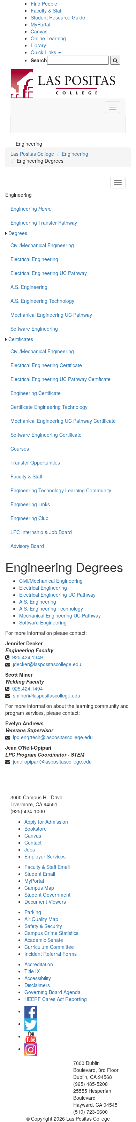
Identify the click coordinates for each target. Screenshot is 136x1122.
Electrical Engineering (34, 259)
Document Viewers (45, 901)
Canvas (39, 31)
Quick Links (44, 52)
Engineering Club (29, 518)
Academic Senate (43, 939)
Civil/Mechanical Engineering (42, 245)
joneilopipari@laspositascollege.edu (52, 761)
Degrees (17, 232)
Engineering (75, 153)
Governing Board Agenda (52, 991)
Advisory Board (27, 545)
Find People (44, 3)
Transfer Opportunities (35, 462)
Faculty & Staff (46, 10)
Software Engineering (34, 328)
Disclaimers (37, 985)
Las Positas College (32, 153)
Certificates (20, 339)
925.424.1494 (27, 688)
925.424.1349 (27, 657)
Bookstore (35, 828)
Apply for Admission (46, 821)
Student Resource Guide (58, 17)
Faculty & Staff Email (47, 866)
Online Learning (48, 38)
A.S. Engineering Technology (42, 300)
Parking (32, 912)
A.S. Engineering (28, 286)
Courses (19, 448)
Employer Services (45, 856)
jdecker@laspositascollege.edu (47, 664)
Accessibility (37, 978)
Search (39, 60)
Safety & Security (43, 925)
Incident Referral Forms (50, 953)
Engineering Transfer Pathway (43, 222)
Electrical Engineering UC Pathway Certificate (60, 379)
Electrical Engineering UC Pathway (48, 272)
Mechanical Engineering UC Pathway (51, 314)
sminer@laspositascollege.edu (46, 695)
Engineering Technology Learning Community (60, 490)
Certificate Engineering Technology (49, 406)
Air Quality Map (41, 918)
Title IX (32, 971)
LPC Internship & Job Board (41, 531)
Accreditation (38, 964)
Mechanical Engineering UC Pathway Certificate (63, 420)
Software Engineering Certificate (46, 434)
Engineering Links (30, 504)
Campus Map (39, 887)
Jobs (29, 849)
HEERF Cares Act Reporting (55, 998)
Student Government (47, 894)
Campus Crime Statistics (51, 932)
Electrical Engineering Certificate (46, 365)
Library (38, 45)
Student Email (39, 873)
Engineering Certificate (35, 392)
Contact (32, 842)
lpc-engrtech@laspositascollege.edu (53, 737)
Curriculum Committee (49, 946)
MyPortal (40, 24)
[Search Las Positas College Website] (115, 60)
